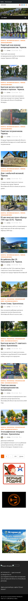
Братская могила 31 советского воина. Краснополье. (13, 344)
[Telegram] (24, 5)
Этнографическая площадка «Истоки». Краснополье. (12, 433)
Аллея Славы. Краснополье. (12, 303)
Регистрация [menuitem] (8, 1)
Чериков (22, 40)
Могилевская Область (13, 40)
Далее (21, 456)
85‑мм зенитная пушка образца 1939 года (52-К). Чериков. (14, 218)
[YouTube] (20, 5)
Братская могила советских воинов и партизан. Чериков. (12, 88)
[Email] (26, 5)
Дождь (8, 50)
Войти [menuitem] (2, 1)
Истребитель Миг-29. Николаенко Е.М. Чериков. (11, 260)
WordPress (11, 598)
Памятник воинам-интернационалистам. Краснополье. (10, 387)
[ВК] (22, 5)
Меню (5, 17)
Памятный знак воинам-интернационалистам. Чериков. (14, 46)
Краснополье (10, 299)
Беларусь (3, 40)
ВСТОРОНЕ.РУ (18, 596)
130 (15, 456)
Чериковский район (6, 42)
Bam (16, 598)
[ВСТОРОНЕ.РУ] (14, 11)
